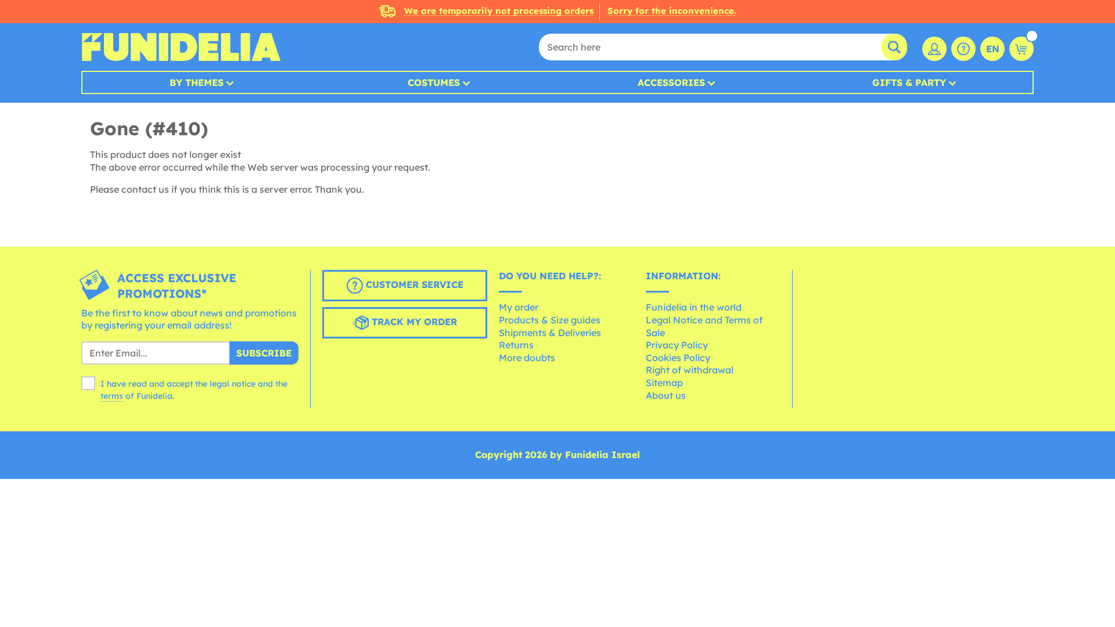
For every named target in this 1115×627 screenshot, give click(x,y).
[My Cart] (1021, 49)
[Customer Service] (963, 49)
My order (518, 307)
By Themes (197, 82)
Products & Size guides (549, 320)
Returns (516, 345)
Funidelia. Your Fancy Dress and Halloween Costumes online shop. (180, 47)
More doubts (527, 357)
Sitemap (664, 382)
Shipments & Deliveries (550, 332)
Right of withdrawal (689, 370)
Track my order (413, 321)
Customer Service (413, 284)
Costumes (434, 82)
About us (666, 395)
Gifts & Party (909, 82)
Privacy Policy (677, 345)
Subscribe (264, 353)
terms (111, 396)
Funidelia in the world (694, 307)
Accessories (671, 82)
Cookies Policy (678, 357)
